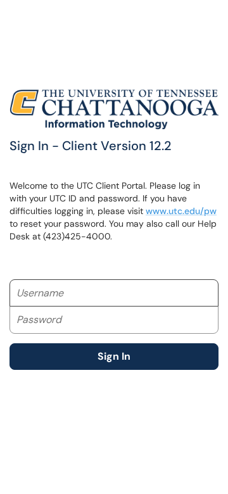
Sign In (114, 356)
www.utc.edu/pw (181, 211)
